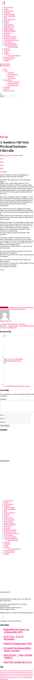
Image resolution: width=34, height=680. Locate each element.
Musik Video (12, 78)
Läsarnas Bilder (8, 24)
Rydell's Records (28, 677)
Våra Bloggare (8, 42)
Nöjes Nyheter (29, 672)
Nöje (28, 307)
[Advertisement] (17, 114)
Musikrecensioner (9, 30)
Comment (3, 399)
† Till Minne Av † (9, 59)
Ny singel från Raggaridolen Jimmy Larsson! (17, 386)
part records (20, 670)
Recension (30, 670)
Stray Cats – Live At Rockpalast (13, 359)
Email (2, 418)
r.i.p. (18, 677)
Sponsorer (7, 48)
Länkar (6, 52)
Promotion (7, 672)
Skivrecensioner (13, 74)
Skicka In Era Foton (10, 38)
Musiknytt (11, 73)
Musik (6, 71)
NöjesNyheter (9, 309)
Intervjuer (7, 21)
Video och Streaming (10, 43)
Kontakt (6, 23)
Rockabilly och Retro (10, 36)
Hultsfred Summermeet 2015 (12, 361)
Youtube (15, 677)
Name (2, 415)
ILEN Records (19, 675)
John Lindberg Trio (11, 675)
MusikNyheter (6, 670)
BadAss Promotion (9, 57)
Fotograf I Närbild (9, 14)
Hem (5, 17)
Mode (24, 672)
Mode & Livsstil (9, 91)
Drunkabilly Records (4, 674)
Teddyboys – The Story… (19, 324)
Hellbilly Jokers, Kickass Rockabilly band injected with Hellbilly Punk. (17, 326)
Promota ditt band (13, 47)
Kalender (6, 54)
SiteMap (6, 60)
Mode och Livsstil (9, 26)
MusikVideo (23, 674)
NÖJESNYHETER (10, 31)
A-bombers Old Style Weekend (17, 307)
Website (2, 422)
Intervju (24, 675)
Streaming (20, 672)
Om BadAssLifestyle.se (11, 45)
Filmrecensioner (8, 11)
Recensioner (7, 33)
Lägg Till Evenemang (14, 55)
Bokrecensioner (8, 7)
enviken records (14, 672)
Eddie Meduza (30, 674)
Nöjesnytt (16, 309)
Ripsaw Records (9, 677)
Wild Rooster (29, 675)
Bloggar (6, 89)
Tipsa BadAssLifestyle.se (11, 40)
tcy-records (2, 672)
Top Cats (22, 677)
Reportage (7, 35)
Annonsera (7, 50)
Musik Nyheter (8, 28)
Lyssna (15, 670)
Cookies (6, 9)
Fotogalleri (7, 12)
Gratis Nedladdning (9, 16)
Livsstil (11, 674)
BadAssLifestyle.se (8, 155)
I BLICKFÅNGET (9, 19)
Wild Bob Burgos (4, 679)
